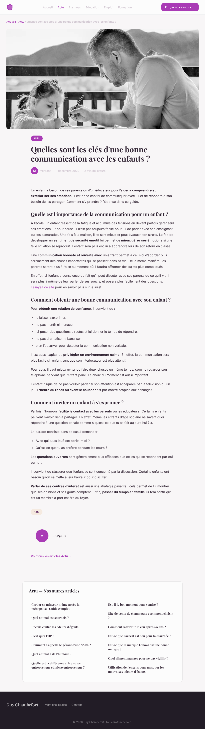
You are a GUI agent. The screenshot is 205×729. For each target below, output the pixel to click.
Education (92, 7)
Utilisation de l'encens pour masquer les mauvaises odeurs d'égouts (136, 669)
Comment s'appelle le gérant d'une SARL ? (61, 645)
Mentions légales (56, 704)
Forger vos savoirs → (180, 7)
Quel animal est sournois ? (50, 618)
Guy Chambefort (22, 704)
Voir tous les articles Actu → (51, 556)
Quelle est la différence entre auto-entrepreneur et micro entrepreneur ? (57, 665)
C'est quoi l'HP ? (42, 636)
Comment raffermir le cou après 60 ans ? (137, 627)
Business (75, 7)
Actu (61, 7)
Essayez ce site (42, 287)
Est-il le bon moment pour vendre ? (133, 604)
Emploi (108, 7)
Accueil (48, 7)
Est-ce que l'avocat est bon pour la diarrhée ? (139, 636)
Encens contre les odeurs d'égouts (54, 627)
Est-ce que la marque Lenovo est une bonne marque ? (138, 647)
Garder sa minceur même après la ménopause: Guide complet (55, 606)
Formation (125, 7)
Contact (76, 704)
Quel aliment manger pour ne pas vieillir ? (138, 658)
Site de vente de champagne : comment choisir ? (140, 615)
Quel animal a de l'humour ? (51, 654)
